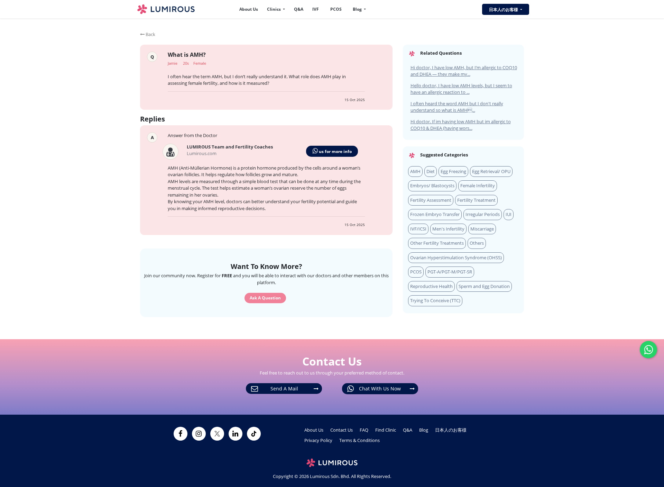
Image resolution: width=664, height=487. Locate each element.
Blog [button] (358, 9)
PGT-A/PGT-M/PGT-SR (449, 272)
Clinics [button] (274, 9)
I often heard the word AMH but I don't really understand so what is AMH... (457, 107)
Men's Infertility (448, 229)
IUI (508, 214)
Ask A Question (265, 298)
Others (477, 243)
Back (150, 34)
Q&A (298, 9)
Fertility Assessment (430, 200)
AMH (415, 171)
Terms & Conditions (359, 440)
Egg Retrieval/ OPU (491, 171)
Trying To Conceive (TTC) (435, 300)
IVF (315, 9)
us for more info (335, 151)
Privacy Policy (318, 440)
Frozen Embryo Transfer (435, 214)
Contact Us (341, 430)
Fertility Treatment (476, 200)
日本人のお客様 (451, 430)
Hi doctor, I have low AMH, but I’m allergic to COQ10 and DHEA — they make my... (464, 71)
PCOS (336, 9)
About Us (248, 9)
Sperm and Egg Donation (484, 286)
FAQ (364, 430)
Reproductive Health (431, 286)
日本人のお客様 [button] (504, 9)
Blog (423, 430)
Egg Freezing (453, 171)
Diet (430, 171)
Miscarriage (482, 229)
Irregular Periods (482, 214)
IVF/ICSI (418, 229)
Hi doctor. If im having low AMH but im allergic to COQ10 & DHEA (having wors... (461, 125)
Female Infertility (477, 185)
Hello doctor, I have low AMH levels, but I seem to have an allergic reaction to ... (461, 89)
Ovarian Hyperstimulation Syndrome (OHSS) (456, 257)
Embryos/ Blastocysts (432, 185)
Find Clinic (385, 430)
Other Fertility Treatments (437, 243)
